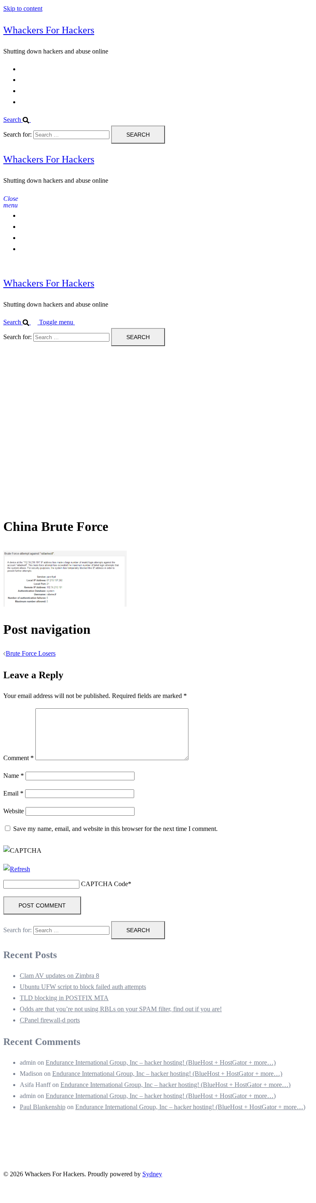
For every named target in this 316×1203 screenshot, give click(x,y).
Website (13, 810)
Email (13, 793)
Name (13, 775)
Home (28, 68)
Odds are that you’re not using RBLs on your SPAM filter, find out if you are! (121, 1008)
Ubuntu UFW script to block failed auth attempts (83, 986)
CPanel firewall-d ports (50, 1020)
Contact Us (34, 79)
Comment (18, 757)
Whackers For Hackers (48, 30)
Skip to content (22, 8)
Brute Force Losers (31, 653)
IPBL (27, 90)
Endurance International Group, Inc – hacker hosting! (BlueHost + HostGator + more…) (161, 1062)
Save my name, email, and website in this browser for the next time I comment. (115, 828)
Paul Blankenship (42, 1106)
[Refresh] (16, 869)
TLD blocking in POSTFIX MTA (64, 997)
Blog (26, 101)
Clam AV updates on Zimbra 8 (59, 975)
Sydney (152, 1173)
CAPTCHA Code (104, 883)
